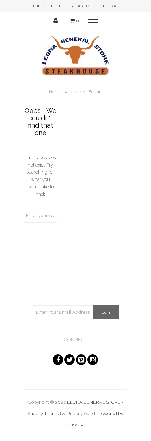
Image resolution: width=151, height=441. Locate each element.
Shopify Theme (43, 413)
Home (55, 92)
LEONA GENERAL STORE (93, 402)
